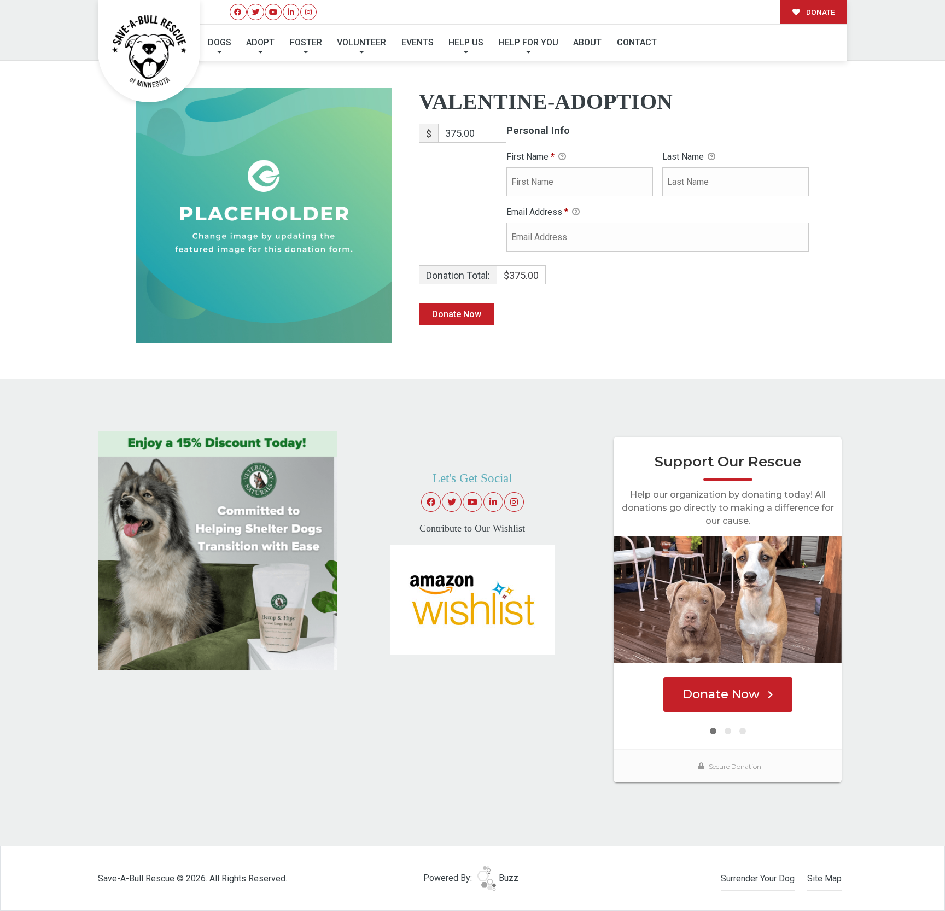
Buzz (507, 878)
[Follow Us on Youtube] (273, 12)
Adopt (260, 42)
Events (417, 42)
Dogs (219, 42)
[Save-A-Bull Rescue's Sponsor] (217, 550)
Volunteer (361, 42)
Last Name (684, 156)
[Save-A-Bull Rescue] (149, 51)
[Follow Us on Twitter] (255, 12)
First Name (530, 156)
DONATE (819, 12)
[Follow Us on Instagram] (308, 12)
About (587, 42)
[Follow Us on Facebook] (238, 12)
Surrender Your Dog (758, 878)
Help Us (465, 42)
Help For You (528, 42)
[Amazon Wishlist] (472, 599)
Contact (637, 42)
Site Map (824, 878)
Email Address (537, 212)
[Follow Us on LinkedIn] (291, 12)
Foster (306, 42)
